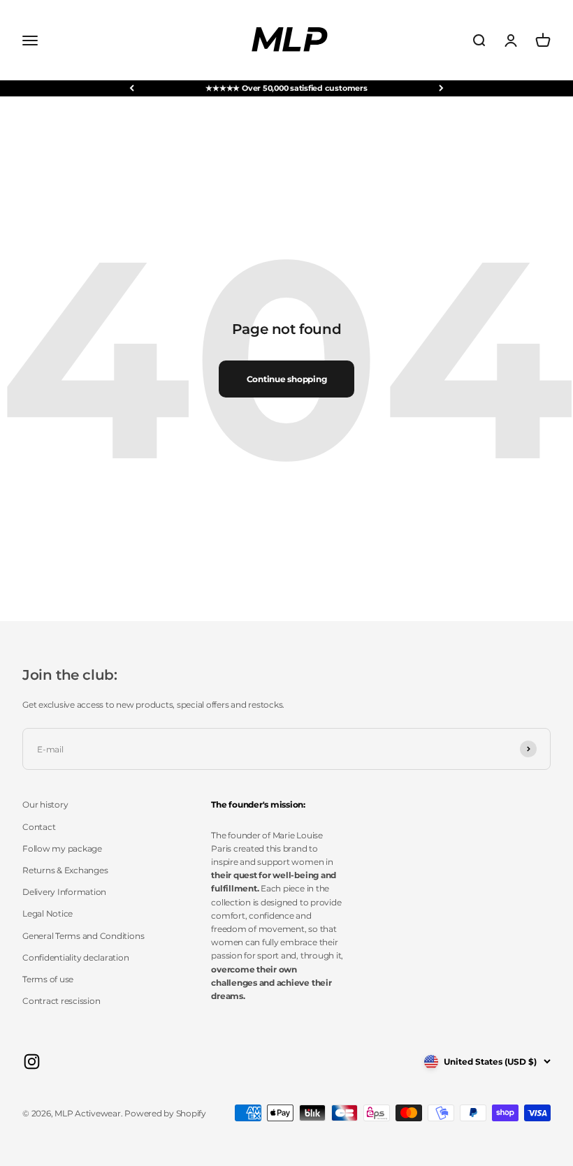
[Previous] (131, 88)
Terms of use (47, 979)
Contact (38, 827)
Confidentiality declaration (75, 957)
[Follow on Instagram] (31, 1061)
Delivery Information (64, 892)
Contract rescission (61, 1001)
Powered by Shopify (165, 1113)
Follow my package (62, 848)
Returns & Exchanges (65, 870)
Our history (45, 804)
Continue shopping (287, 379)
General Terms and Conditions (83, 936)
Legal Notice (47, 913)
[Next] (441, 88)
